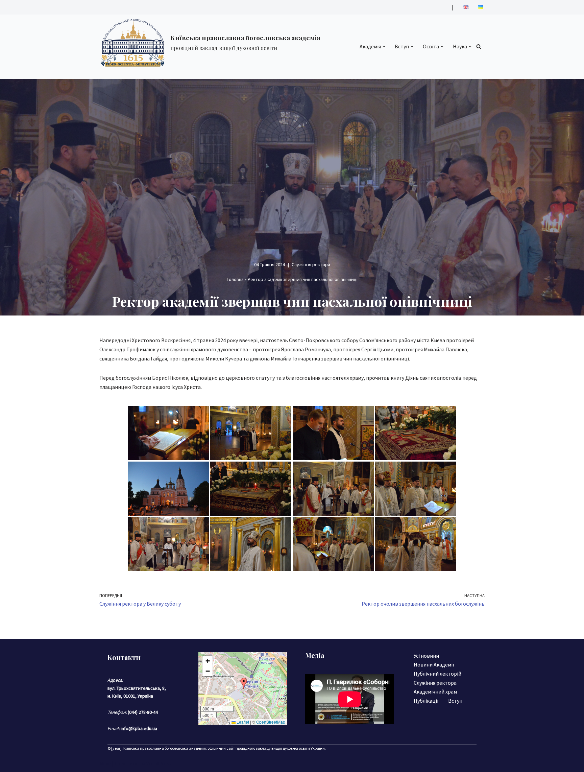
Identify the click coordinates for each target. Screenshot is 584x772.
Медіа (314, 655)
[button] (384, 46)
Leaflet (242, 722)
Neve (105, 763)
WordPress (158, 763)
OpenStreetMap (270, 722)
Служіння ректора (311, 264)
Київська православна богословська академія (164, 748)
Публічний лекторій (437, 673)
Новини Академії (434, 664)
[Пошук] (478, 46)
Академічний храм (435, 691)
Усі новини (426, 655)
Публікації (426, 700)
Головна (235, 279)
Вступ (455, 700)
